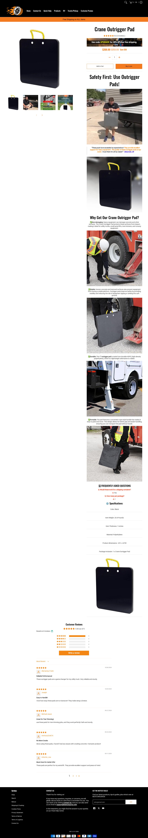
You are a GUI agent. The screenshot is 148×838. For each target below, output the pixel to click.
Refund (14, 802)
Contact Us (15, 823)
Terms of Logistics (17, 820)
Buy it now (129, 66)
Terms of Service (17, 816)
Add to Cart (100, 66)
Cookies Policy (16, 809)
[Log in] (141, 2)
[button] (109, 36)
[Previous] (7, 58)
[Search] (126, 2)
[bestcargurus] (14, 11)
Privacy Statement (17, 812)
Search (14, 798)
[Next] (71, 58)
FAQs (13, 795)
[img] (41, 668)
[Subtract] (109, 57)
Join (131, 802)
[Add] (119, 57)
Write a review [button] (74, 653)
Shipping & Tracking (18, 805)
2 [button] (73, 776)
